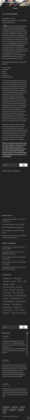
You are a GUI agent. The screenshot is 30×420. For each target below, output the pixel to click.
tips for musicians (8, 310)
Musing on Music (7, 295)
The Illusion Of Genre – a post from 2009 (13, 224)
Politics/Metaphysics (9, 301)
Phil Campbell (12, 43)
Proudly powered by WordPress (10, 416)
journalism (19, 287)
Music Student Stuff (18, 293)
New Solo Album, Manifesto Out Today (12, 227)
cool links (13, 281)
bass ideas (6, 281)
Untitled (5, 336)
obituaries (6, 298)
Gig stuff (12, 284)
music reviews (7, 293)
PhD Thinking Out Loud (17, 298)
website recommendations (19, 313)
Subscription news (17, 304)
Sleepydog (20, 45)
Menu (15, 8)
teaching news (17, 307)
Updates (22, 310)
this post (13, 32)
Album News (17, 278)
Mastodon (6, 333)
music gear (12, 290)
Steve (4, 257)
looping (5, 290)
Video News (6, 313)
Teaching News (7, 307)
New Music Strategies (20, 295)
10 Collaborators (7, 278)
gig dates (5, 284)
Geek (24, 281)
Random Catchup (21, 301)
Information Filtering (8, 287)
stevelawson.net (13, 2)
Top (28, 418)
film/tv (19, 281)
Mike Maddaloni (6, 247)
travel (16, 310)
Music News (20, 290)
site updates (6, 304)
